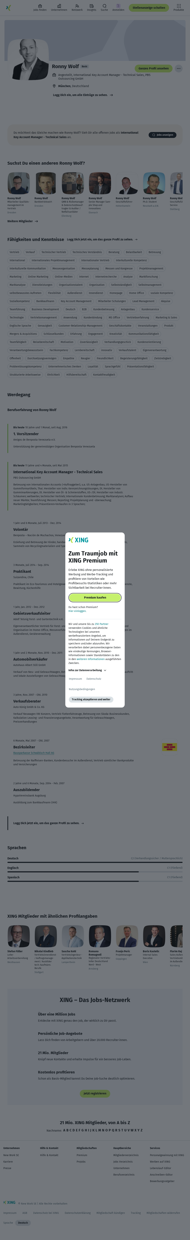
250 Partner (101, 624)
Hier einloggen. (77, 611)
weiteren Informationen (91, 659)
